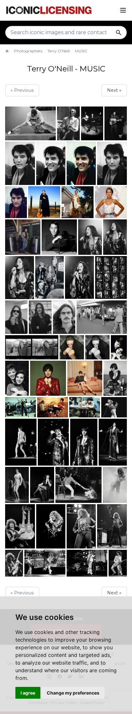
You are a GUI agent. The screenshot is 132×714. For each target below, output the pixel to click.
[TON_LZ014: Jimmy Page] (118, 563)
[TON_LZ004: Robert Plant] (81, 526)
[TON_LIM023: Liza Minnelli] (84, 407)
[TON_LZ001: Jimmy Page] (115, 485)
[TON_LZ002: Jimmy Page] (20, 526)
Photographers (28, 50)
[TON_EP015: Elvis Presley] (20, 163)
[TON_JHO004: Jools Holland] (59, 237)
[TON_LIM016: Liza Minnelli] (84, 378)
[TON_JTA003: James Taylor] (64, 317)
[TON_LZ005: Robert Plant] (112, 526)
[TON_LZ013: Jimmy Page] (87, 563)
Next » (114, 90)
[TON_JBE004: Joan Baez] (78, 202)
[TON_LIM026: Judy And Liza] (114, 407)
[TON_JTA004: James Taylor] (102, 317)
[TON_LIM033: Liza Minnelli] (53, 442)
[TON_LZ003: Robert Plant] (50, 526)
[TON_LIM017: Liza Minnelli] (115, 378)
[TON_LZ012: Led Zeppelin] (44, 563)
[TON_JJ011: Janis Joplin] (111, 277)
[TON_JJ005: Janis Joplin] (115, 237)
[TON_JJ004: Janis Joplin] (90, 237)
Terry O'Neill (58, 50)
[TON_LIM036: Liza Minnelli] (83, 442)
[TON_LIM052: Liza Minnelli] (17, 485)
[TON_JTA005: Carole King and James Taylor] (31, 347)
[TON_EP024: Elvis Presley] (112, 163)
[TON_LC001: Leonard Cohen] (72, 347)
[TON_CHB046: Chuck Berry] (30, 123)
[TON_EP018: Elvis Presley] (50, 163)
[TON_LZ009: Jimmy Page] (14, 563)
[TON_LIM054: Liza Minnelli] (42, 485)
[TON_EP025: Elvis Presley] (16, 202)
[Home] (7, 51)
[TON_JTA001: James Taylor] (16, 317)
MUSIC (81, 50)
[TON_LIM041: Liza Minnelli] (113, 442)
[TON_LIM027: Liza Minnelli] (21, 442)
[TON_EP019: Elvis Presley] (81, 163)
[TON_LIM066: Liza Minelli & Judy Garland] (78, 485)
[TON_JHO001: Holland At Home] (22, 237)
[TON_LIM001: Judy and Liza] (119, 347)
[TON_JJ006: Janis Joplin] (19, 277)
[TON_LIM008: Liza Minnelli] (48, 378)
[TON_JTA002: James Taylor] (40, 317)
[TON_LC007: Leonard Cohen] (97, 347)
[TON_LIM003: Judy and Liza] (17, 378)
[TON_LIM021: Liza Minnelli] (20, 407)
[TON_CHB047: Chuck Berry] (68, 123)
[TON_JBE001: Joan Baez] (44, 202)
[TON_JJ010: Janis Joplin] (79, 277)
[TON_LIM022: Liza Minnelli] (52, 407)
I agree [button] (28, 693)
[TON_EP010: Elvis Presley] (115, 123)
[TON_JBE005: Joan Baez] (111, 202)
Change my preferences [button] (73, 693)
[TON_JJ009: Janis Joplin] (49, 277)
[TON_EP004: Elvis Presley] (92, 123)
